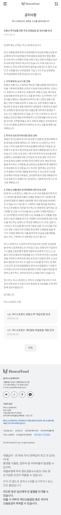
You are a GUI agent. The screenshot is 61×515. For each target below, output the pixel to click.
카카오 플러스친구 (30, 394)
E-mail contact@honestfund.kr (14, 387)
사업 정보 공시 (8, 431)
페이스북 (22, 394)
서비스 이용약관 (8, 435)
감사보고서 (19, 431)
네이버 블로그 (6, 394)
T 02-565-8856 (9, 385)
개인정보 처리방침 (42, 434)
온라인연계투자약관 (31, 431)
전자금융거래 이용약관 (24, 435)
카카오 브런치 (14, 394)
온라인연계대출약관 (47, 431)
